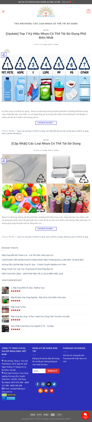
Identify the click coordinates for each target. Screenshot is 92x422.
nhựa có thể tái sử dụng (54, 237)
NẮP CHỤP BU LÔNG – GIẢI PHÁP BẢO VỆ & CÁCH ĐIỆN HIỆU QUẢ (32, 274)
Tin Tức (46, 30)
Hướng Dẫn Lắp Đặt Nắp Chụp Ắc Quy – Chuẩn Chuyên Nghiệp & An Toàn (34, 265)
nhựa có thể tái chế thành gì (11, 133)
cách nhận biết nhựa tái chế (55, 131)
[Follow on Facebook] (37, 384)
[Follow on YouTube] (46, 390)
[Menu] (3, 11)
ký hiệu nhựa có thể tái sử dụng (77, 131)
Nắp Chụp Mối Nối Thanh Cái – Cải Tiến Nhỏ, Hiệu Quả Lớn (27, 255)
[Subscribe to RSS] (40, 390)
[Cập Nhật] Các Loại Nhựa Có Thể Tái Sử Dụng (46, 143)
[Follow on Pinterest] (51, 390)
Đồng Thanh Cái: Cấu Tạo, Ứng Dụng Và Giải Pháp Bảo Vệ (27, 269)
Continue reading (46, 123)
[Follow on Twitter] (54, 384)
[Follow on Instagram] (43, 384)
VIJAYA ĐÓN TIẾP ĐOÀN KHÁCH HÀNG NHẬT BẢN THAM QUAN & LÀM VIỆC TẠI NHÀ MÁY (43, 260)
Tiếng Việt (65, 2)
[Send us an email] (48, 384)
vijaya (56, 44)
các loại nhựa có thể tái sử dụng (33, 131)
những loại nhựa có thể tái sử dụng (75, 237)
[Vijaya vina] (46, 11)
